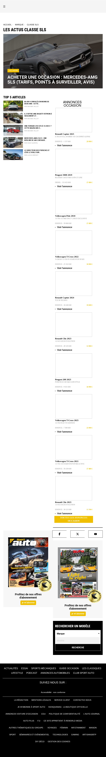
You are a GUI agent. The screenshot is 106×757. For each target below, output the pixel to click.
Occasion (13, 71)
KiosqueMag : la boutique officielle (68, 707)
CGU (43, 714)
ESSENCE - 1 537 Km (63, 141)
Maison (93, 728)
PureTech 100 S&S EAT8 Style (67, 382)
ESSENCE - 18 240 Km (63, 305)
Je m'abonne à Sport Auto (31, 707)
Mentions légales (41, 700)
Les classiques (91, 668)
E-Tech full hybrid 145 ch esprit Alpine (72, 137)
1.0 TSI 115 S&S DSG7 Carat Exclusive (71, 219)
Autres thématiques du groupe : (26, 728)
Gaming (75, 734)
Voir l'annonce (63, 145)
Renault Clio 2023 (63, 338)
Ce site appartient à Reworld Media (63, 721)
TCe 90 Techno (61, 300)
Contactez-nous (82, 700)
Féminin (64, 728)
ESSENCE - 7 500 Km (63, 428)
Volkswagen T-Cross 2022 (67, 257)
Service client (62, 700)
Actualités (11, 668)
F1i (38, 721)
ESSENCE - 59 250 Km (63, 469)
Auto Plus (28, 721)
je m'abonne (28, 602)
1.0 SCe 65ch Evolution (65, 341)
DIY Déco (39, 741)
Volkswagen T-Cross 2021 (67, 461)
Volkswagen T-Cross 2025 (67, 420)
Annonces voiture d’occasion (22, 714)
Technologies (60, 734)
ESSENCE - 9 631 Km (63, 387)
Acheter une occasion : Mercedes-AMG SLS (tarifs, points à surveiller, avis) (52, 79)
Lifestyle (17, 673)
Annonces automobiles (55, 673)
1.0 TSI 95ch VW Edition (65, 423)
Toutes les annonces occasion (73, 519)
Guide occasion (69, 668)
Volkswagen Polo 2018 (65, 216)
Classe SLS (33, 25)
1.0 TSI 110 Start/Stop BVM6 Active (69, 464)
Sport (12, 734)
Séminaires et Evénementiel (34, 734)
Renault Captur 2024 (64, 298)
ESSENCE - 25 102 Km (63, 264)
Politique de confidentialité (64, 714)
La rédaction (21, 700)
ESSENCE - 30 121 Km (63, 510)
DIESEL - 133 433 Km (63, 182)
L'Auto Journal (92, 714)
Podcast (31, 673)
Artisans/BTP (89, 734)
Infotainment (78, 728)
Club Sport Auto (83, 673)
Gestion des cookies (59, 741)
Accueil (7, 25)
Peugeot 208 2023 (63, 379)
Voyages (52, 728)
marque (19, 25)
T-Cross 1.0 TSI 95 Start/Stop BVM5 (69, 259)
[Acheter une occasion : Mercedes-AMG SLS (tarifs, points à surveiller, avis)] (53, 61)
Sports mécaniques (43, 668)
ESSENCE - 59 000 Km (63, 223)
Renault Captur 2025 (64, 134)
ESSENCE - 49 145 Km (63, 346)
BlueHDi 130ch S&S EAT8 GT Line (68, 178)
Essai (24, 668)
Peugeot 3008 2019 (63, 175)
